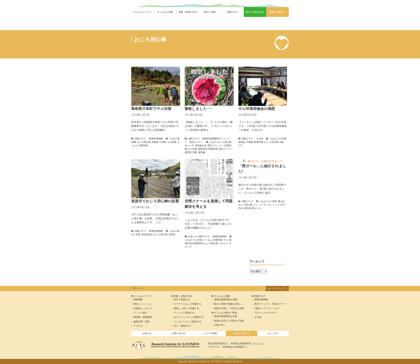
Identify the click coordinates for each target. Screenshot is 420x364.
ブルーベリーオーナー (265, 312)
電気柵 (201, 152)
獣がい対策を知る (255, 12)
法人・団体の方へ (183, 325)
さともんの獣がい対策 (225, 312)
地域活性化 (147, 234)
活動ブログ (232, 12)
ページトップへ (279, 288)
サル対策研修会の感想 (256, 109)
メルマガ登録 (210, 333)
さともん (207, 240)
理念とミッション (143, 304)
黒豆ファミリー (215, 145)
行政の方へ (219, 325)
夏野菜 (188, 152)
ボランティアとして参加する (189, 317)
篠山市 (281, 201)
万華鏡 (249, 142)
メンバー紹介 (140, 312)
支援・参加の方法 (187, 12)
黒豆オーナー (225, 149)
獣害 (195, 152)
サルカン (223, 243)
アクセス (138, 325)
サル (225, 240)
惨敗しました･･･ (198, 109)
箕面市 (172, 234)
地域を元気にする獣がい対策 (229, 320)
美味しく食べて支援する (186, 308)
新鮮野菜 (202, 149)
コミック (257, 204)
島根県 (155, 142)
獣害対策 (143, 145)
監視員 (247, 208)
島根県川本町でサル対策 (151, 109)
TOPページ (137, 288)
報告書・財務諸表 (143, 317)
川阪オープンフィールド (266, 308)
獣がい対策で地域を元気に (228, 304)
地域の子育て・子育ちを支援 (229, 308)
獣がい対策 (210, 12)
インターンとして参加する (187, 321)
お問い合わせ (178, 333)
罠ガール (256, 208)
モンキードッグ (271, 204)
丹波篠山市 (200, 145)
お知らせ (192, 236)
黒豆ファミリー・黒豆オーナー (270, 304)
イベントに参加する (184, 312)
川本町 (162, 142)
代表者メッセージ (143, 308)
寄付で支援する (182, 299)
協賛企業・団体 (142, 321)
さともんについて (142, 12)
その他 (259, 138)
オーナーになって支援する (187, 304)
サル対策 (172, 142)
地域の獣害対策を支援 (225, 299)
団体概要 (138, 299)
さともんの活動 (165, 12)
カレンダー (273, 333)
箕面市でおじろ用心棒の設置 (155, 201)
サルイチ (189, 145)
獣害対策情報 (156, 138)
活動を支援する (277, 12)
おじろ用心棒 (144, 142)
